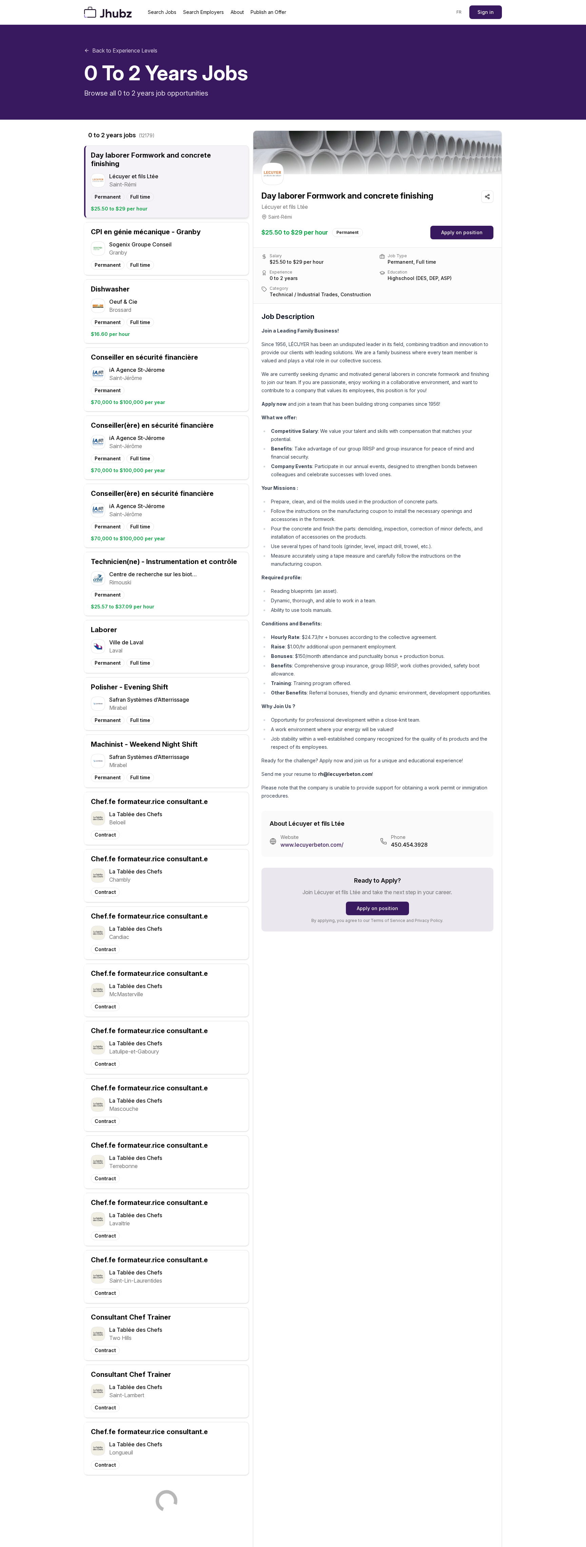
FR (459, 12)
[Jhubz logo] (109, 12)
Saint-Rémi (280, 217)
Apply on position (462, 232)
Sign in (485, 12)
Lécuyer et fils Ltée (284, 206)
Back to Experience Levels (124, 50)
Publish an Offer (268, 12)
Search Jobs (162, 12)
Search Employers (203, 12)
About (237, 12)
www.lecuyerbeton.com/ (312, 844)
